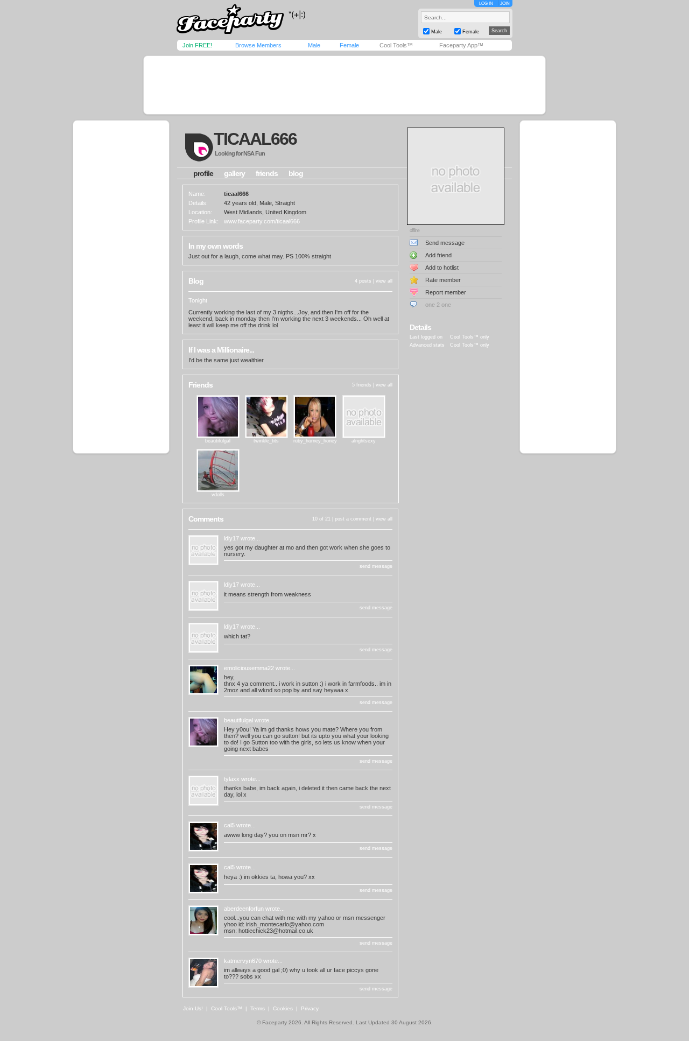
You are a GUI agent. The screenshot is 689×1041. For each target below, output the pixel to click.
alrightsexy (363, 441)
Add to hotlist (442, 267)
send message (376, 566)
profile (203, 173)
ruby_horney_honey (315, 441)
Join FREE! (197, 45)
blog (296, 173)
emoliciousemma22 (249, 668)
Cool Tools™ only (469, 337)
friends (267, 173)
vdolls (218, 494)
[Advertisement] (344, 85)
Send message (445, 243)
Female (349, 45)
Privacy (310, 1008)
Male (314, 45)
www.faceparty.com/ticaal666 (262, 221)
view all (384, 281)
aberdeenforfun (244, 908)
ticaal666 (255, 139)
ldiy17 (231, 538)
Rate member (443, 280)
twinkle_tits (266, 441)
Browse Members (258, 45)
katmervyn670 (243, 961)
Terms (257, 1008)
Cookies (283, 1008)
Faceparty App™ (461, 45)
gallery (234, 173)
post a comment (353, 519)
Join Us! (193, 1008)
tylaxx (232, 779)
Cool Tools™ (396, 45)
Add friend (438, 255)
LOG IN (486, 3)
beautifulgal (217, 441)
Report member (445, 292)
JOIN (505, 3)
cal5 (229, 825)
